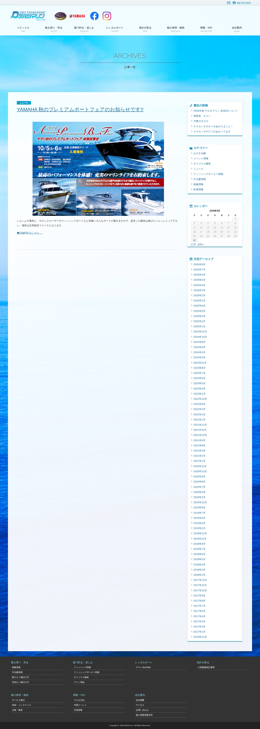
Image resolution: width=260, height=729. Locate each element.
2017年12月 (200, 580)
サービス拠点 (18, 700)
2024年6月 (199, 347)
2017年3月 (199, 621)
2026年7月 (199, 269)
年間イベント (80, 705)
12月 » (200, 244)
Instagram (106, 16)
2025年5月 (199, 311)
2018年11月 (200, 538)
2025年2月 (199, 321)
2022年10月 (200, 398)
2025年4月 (199, 316)
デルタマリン (28, 16)
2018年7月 (199, 549)
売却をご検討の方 (20, 682)
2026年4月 (199, 285)
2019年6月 (199, 518)
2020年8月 (199, 481)
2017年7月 (199, 605)
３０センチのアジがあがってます (212, 131)
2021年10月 (200, 435)
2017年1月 (199, 631)
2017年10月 (200, 590)
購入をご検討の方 (20, 677)
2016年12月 (200, 636)
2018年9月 (199, 543)
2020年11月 (200, 466)
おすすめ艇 (199, 153)
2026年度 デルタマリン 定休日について (215, 110)
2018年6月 (199, 554)
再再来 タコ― (202, 115)
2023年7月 (199, 373)
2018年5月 (199, 559)
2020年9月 (199, 476)
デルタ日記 (79, 700)
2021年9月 (199, 440)
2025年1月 (199, 326)
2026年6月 (199, 274)
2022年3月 (199, 409)
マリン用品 (79, 682)
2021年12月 (200, 424)
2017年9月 (199, 595)
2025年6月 (199, 305)
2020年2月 (199, 497)
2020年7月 (199, 487)
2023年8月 (199, 367)
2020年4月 (199, 492)
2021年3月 (199, 450)
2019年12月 (200, 502)
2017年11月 (200, 585)
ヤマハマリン (77, 16)
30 (194, 240)
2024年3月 (199, 357)
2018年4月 (199, 564)
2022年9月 (199, 404)
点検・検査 (17, 710)
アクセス (140, 705)
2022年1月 (199, 419)
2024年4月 (199, 352)
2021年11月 (200, 429)
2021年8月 (199, 445)
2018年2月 (199, 569)
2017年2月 (199, 626)
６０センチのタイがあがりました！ (213, 126)
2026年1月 (199, 300)
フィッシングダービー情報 (208, 174)
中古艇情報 (199, 179)
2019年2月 (199, 528)
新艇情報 (198, 184)
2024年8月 (199, 342)
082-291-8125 (244, 2)
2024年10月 (200, 336)
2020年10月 (200, 471)
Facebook (94, 16)
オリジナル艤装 (202, 163)
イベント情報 (200, 158)
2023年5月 (199, 383)
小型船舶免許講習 (206, 667)
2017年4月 (199, 616)
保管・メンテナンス (21, 705)
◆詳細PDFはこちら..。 (30, 232)
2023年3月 (199, 388)
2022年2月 (199, 414)
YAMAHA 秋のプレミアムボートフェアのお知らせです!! (80, 109)
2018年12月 (200, 533)
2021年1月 (199, 460)
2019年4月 (199, 523)
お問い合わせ (228, 2)
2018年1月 (199, 574)
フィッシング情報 (82, 667)
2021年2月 (199, 455)
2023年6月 (199, 378)
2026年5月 (199, 279)
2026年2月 (199, 295)
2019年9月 (199, 507)
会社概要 (140, 700)
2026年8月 (199, 264)
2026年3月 (199, 290)
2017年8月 (199, 600)
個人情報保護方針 (144, 715)
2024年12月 (200, 331)
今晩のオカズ (200, 121)
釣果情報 (198, 189)
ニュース (198, 168)
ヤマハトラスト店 (60, 16)
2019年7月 (199, 512)
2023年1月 (199, 393)
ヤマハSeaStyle (143, 667)
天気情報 (78, 710)
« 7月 (193, 244)
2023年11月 (200, 362)
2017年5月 (199, 611)
